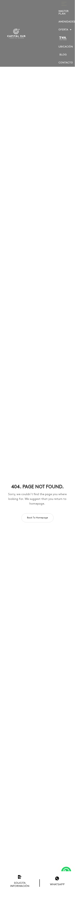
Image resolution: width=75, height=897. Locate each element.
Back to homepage (37, 518)
